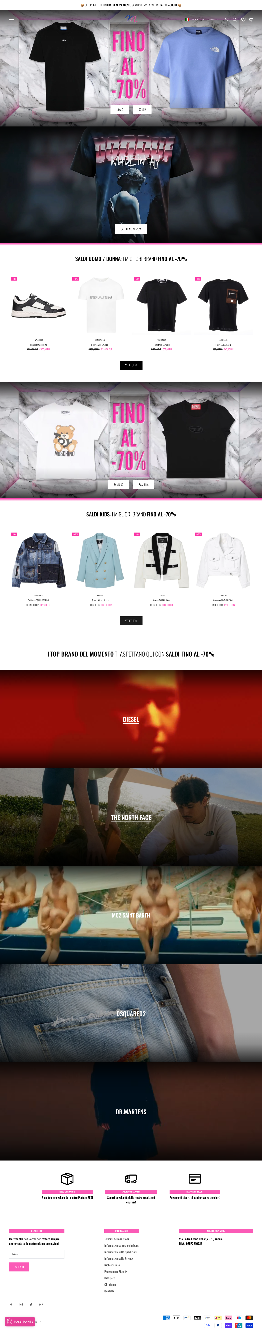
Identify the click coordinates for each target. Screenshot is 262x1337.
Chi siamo (110, 1284)
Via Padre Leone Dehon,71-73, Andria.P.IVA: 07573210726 (201, 1241)
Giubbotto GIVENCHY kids (223, 600)
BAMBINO (119, 484)
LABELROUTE (223, 339)
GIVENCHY (223, 595)
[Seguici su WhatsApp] (41, 1304)
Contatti (109, 1291)
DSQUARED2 (39, 595)
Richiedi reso (112, 1265)
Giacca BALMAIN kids (100, 600)
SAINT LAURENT (100, 339)
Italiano (211, 19)
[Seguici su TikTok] (31, 1304)
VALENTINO (39, 339)
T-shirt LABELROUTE (223, 344)
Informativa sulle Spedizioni (120, 1252)
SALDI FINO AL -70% (131, 229)
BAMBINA (143, 484)
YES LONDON (161, 339)
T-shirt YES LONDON (162, 344)
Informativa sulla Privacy (118, 1258)
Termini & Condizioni (116, 1239)
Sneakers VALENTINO (38, 344)
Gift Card (109, 1278)
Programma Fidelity (116, 1271)
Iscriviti (19, 1267)
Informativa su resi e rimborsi (121, 1245)
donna (142, 109)
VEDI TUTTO (131, 365)
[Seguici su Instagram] (21, 1304)
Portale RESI (85, 1197)
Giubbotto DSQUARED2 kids (38, 600)
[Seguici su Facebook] (11, 1304)
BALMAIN (100, 595)
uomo (120, 109)
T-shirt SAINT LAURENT (100, 344)
